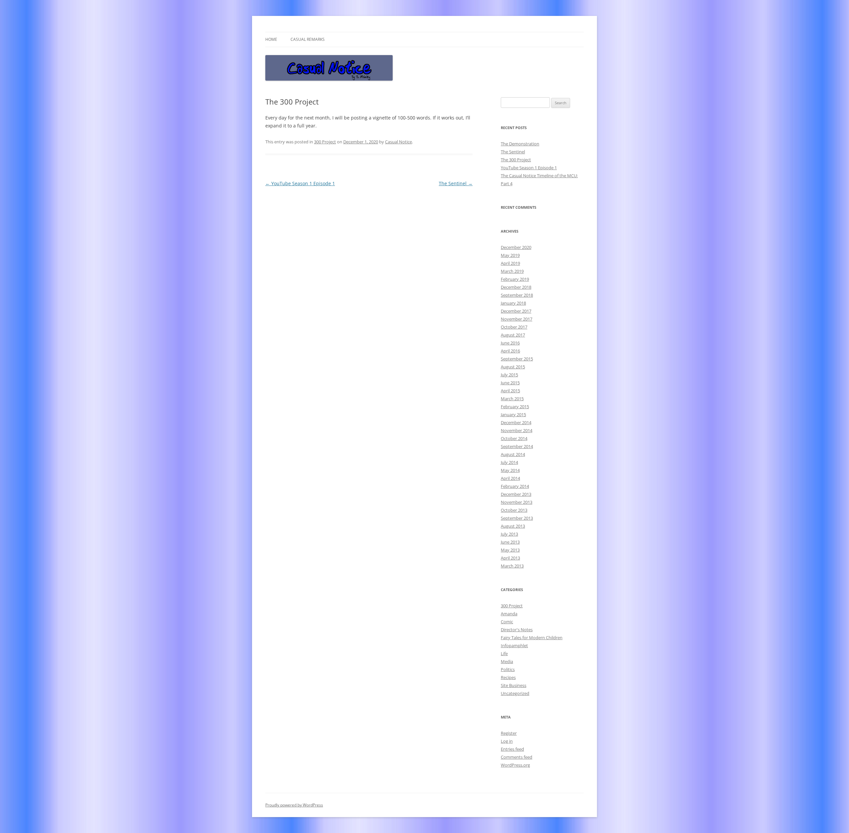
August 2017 (513, 335)
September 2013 (517, 518)
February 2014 (515, 486)
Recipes (508, 677)
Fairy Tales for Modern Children (531, 638)
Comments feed (516, 757)
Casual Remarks (308, 39)
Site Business (513, 685)
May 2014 (510, 470)
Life (504, 653)
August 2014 (513, 454)
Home (271, 39)
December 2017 (516, 311)
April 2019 (510, 263)
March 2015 (512, 399)
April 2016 (510, 351)
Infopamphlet (514, 645)
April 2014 (510, 478)
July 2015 (509, 375)
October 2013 (514, 510)
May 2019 (510, 255)
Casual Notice (398, 142)
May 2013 (510, 550)
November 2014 (516, 430)
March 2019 (512, 271)
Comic (507, 622)
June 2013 (510, 542)
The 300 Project (516, 160)
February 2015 (515, 407)
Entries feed (512, 749)
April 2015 (510, 391)
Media (507, 661)
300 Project (325, 142)
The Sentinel (456, 183)
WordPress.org (515, 765)
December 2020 (516, 247)
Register (509, 733)
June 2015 (510, 383)
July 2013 (509, 534)
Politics (508, 669)
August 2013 (513, 526)
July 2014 (509, 462)
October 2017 (514, 327)
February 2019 (515, 279)
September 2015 (517, 359)
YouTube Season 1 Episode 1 (300, 183)
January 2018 (513, 303)
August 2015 (513, 367)
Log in (507, 741)
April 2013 (510, 558)
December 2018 (516, 287)
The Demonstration (520, 144)
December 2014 (516, 422)
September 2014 (517, 446)
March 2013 (512, 566)
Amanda (509, 614)
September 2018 (517, 295)
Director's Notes (517, 630)
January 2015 (513, 414)
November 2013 (516, 502)
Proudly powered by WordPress (294, 805)
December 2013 (516, 494)
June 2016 (510, 343)
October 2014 (514, 438)
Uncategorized (515, 693)
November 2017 (516, 319)
